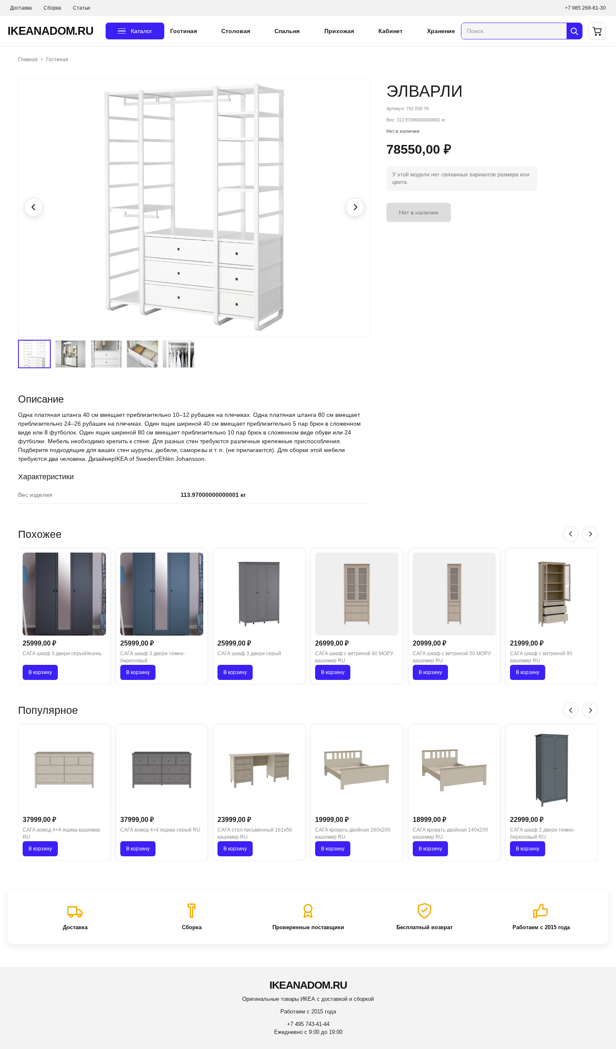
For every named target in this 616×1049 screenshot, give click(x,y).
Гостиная (183, 31)
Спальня (287, 31)
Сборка (52, 8)
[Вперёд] (590, 534)
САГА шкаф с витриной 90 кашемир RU (541, 657)
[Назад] (571, 534)
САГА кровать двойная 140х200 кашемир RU (450, 833)
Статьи (81, 8)
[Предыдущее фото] (33, 207)
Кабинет (390, 31)
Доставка (21, 8)
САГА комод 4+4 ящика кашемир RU (61, 833)
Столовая (235, 31)
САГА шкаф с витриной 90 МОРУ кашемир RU (354, 657)
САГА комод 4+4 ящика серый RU (160, 830)
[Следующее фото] (355, 207)
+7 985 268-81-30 (585, 8)
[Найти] (574, 31)
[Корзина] (597, 31)
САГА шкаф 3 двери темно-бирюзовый (152, 657)
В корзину (40, 672)
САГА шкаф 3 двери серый (249, 653)
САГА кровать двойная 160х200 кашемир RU (353, 833)
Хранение (441, 31)
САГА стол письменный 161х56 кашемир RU (254, 833)
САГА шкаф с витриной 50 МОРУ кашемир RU (452, 657)
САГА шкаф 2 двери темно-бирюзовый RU (542, 833)
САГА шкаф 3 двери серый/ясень (62, 653)
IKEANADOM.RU (50, 31)
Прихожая (339, 31)
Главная (28, 59)
